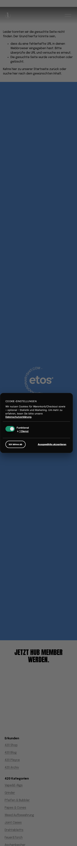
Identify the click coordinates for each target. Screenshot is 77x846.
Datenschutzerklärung (18, 417)
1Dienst (23, 431)
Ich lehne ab (15, 444)
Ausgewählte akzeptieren (52, 444)
